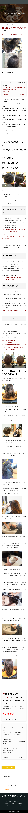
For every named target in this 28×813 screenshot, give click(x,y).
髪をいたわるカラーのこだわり (18, 801)
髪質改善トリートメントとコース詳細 (10, 803)
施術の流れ (14, 805)
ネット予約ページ (5, 789)
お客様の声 (10, 805)
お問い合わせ (5, 805)
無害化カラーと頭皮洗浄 (8, 801)
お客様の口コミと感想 (8, 767)
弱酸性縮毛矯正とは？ (21, 803)
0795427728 (4, 780)
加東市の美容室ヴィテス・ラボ (14, 796)
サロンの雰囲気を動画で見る (22, 805)
